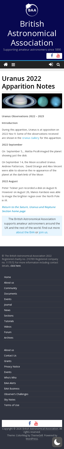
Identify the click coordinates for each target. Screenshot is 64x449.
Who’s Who (10, 377)
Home (7, 277)
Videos (7, 326)
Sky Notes (9, 399)
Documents (10, 293)
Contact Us (10, 355)
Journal (8, 304)
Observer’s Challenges (16, 394)
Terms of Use (11, 405)
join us (43, 232)
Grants (7, 361)
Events (7, 299)
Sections (8, 315)
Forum (7, 332)
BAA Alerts (10, 383)
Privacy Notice (12, 366)
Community (10, 288)
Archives (8, 337)
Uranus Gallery (30, 138)
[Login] (51, 64)
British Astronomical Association (32, 33)
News (7, 310)
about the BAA (25, 232)
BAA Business (11, 388)
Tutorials (9, 321)
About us (9, 282)
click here (15, 265)
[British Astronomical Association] (6, 64)
